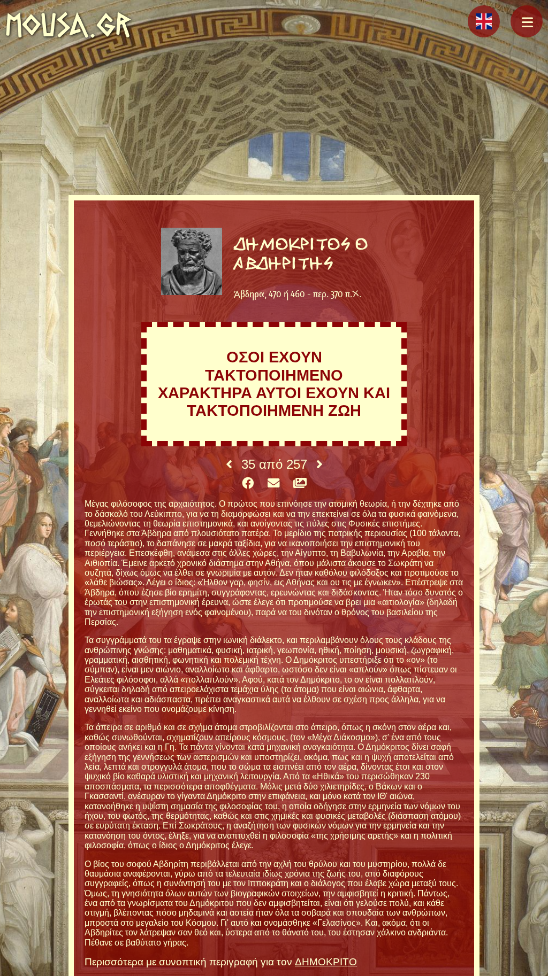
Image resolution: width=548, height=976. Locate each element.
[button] (527, 21)
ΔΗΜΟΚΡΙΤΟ (326, 961)
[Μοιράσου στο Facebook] (248, 484)
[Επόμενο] (319, 464)
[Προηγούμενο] (229, 464)
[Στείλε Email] (273, 484)
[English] (484, 21)
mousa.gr (68, 24)
